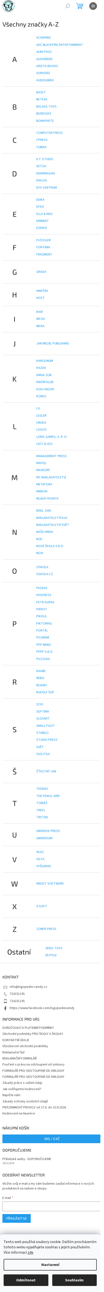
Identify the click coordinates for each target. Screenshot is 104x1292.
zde (30, 1252)
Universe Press (48, 831)
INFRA (40, 326)
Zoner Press (46, 929)
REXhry (41, 685)
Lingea (41, 422)
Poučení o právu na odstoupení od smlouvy (33, 1064)
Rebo (40, 678)
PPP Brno (43, 644)
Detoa (41, 166)
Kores (41, 396)
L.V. (38, 408)
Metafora (44, 484)
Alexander (44, 59)
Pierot (41, 609)
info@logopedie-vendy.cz (28, 986)
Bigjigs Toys (46, 106)
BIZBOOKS (44, 113)
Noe (39, 539)
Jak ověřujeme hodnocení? (21, 1089)
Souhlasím (74, 1280)
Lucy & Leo (44, 443)
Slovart (43, 718)
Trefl (40, 810)
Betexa (41, 99)
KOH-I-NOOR (45, 389)
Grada (41, 271)
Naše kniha (44, 531)
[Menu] (93, 6)
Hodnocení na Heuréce (18, 1113)
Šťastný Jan (46, 771)
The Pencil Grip (48, 796)
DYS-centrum (46, 187)
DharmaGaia (45, 173)
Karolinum (44, 360)
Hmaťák (42, 291)
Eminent (42, 221)
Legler (41, 415)
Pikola (41, 616)
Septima (42, 711)
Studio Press (47, 739)
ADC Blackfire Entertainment (59, 44)
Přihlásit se (16, 1218)
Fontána (43, 247)
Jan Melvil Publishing (52, 343)
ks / (52, 1139)
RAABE (41, 671)
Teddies (42, 788)
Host (40, 298)
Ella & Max (44, 214)
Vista (40, 859)
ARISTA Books (47, 66)
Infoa (40, 318)
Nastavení (50, 1264)
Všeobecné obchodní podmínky (25, 1046)
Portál (42, 630)
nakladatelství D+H (51, 517)
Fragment (44, 254)
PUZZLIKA (43, 659)
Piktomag (44, 623)
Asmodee (43, 73)
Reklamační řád (13, 1052)
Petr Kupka (45, 602)
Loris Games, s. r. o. (51, 436)
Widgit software (50, 883)
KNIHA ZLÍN (44, 375)
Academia (43, 37)
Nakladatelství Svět (52, 524)
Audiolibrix (45, 80)
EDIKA (40, 199)
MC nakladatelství (51, 477)
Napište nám (11, 1095)
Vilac (40, 852)
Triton (42, 817)
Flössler (43, 240)
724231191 (17, 993)
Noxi (39, 553)
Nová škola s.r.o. (50, 546)
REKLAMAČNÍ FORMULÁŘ (19, 1058)
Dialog (41, 180)
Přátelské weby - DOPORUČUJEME (26, 1159)
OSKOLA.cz (44, 574)
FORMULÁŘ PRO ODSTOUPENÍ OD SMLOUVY (33, 1070)
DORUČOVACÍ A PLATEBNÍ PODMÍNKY (28, 1027)
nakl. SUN (43, 510)
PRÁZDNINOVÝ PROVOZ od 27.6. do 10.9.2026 (34, 1107)
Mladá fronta (47, 498)
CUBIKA (41, 147)
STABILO (42, 732)
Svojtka (43, 754)
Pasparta (43, 595)
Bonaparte (45, 120)
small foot (45, 725)
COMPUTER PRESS (49, 133)
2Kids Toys (53, 948)
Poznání (42, 637)
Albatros (44, 51)
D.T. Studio (44, 159)
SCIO (39, 704)
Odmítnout (26, 1280)
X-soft (41, 906)
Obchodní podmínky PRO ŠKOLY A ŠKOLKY (32, 1033)
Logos (41, 429)
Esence (41, 228)
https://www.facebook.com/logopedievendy (42, 1008)
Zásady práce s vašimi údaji (22, 1082)
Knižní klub (44, 382)
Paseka (41, 588)
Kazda (41, 367)
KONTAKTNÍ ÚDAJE (15, 1040)
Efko (40, 206)
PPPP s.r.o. (44, 651)
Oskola (42, 567)
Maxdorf (43, 470)
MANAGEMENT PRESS (51, 456)
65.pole (51, 955)
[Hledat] (68, 6)
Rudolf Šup (45, 692)
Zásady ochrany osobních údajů (25, 1101)
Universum (44, 838)
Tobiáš (41, 803)
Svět (40, 747)
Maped (41, 463)
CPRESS (42, 139)
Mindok (42, 491)
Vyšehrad (43, 866)
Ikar (39, 311)
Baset (41, 92)
